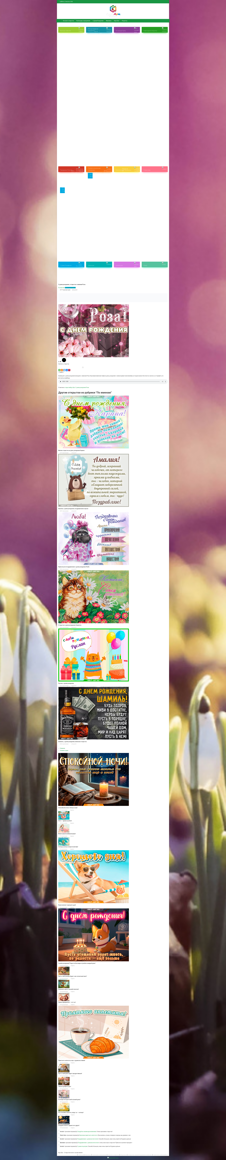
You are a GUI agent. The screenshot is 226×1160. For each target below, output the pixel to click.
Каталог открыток (68, 20)
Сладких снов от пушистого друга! (68, 1125)
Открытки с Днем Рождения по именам (139, 1155)
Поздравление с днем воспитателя (87, 1139)
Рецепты (124, 20)
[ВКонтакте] (67, 370)
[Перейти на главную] (60, 20)
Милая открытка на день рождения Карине (71, 450)
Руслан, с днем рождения (66, 683)
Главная (80, 1155)
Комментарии (64, 750)
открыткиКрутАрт (70, 387)
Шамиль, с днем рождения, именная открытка (72, 741)
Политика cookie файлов (160, 1155)
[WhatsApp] (59, 370)
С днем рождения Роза (82, 387)
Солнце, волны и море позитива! (68, 846)
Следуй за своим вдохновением (86, 1131)
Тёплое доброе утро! (64, 1086)
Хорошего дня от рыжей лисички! (68, 989)
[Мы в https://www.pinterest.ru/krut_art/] (166, 1)
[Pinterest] (69, 370)
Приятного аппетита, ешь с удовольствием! (71, 1060)
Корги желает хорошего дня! (67, 905)
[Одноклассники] (62, 370)
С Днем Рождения (98, 20)
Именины (108, 20)
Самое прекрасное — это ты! (67, 1002)
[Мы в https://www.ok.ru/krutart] (164, 1)
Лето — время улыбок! (65, 820)
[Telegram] (64, 370)
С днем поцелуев (82, 1146)
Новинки (62, 748)
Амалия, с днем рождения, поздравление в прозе (73, 508)
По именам (61, 287)
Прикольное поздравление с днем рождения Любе (73, 567)
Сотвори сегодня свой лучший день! (69, 1099)
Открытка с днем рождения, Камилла (69, 625)
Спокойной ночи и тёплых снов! (67, 807)
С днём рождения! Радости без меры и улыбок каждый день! (77, 963)
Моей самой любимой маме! (67, 833)
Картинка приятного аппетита (88, 1135)
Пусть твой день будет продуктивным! (70, 1073)
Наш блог (116, 20)
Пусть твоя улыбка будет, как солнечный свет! (72, 976)
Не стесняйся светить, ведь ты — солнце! (71, 1112)
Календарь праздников (83, 20)
